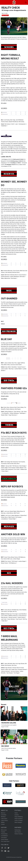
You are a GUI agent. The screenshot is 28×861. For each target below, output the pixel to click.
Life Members (4, 835)
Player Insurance (18, 818)
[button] (26, 2)
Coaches (17, 814)
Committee (3, 814)
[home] (14, 2)
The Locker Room (5, 841)
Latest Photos (4, 820)
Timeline (3, 832)
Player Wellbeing (19, 816)
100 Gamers (4, 837)
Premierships (4, 833)
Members (3, 816)
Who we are (4, 830)
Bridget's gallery (5, 396)
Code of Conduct (18, 820)
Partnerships (18, 830)
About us (3, 813)
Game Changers (18, 822)
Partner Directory (19, 833)
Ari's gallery (4, 103)
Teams (16, 813)
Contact (3, 824)
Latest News (4, 818)
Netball (2, 822)
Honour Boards (4, 839)
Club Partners (18, 832)
